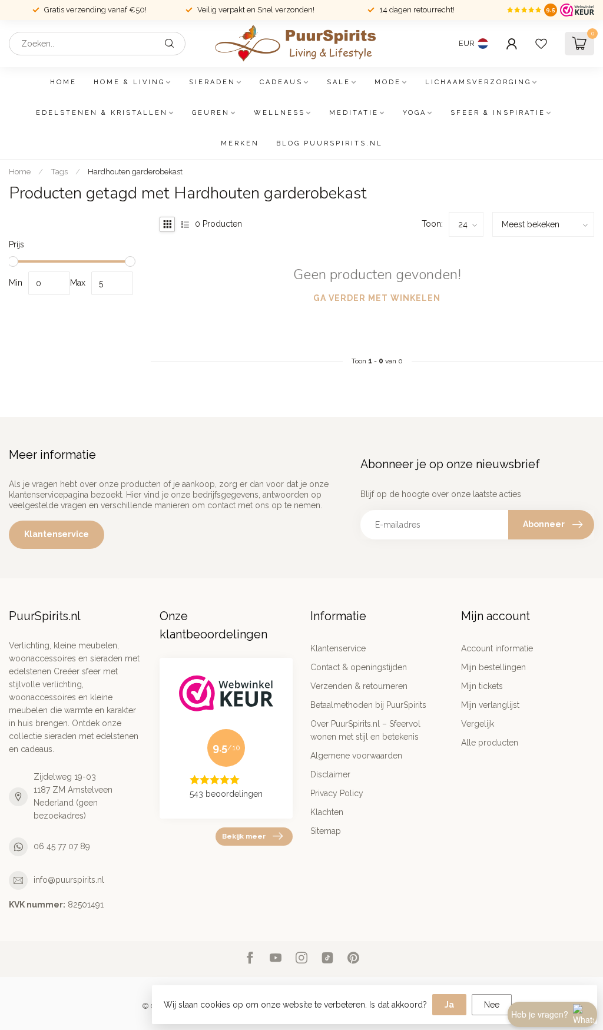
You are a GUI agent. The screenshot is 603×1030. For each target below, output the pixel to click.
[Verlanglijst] (541, 43)
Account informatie (497, 648)
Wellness (279, 113)
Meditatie (354, 113)
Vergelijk (477, 723)
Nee (491, 1004)
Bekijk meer (244, 836)
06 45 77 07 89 (62, 846)
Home (63, 82)
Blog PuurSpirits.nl (329, 143)
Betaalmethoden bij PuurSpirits (368, 705)
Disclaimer (330, 774)
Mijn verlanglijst (490, 705)
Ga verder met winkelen (376, 298)
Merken (240, 143)
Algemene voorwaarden (356, 755)
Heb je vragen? (539, 1014)
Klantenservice (56, 534)
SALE (338, 82)
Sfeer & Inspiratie (497, 113)
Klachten (326, 812)
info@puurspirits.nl (69, 880)
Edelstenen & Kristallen (102, 113)
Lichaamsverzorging (478, 82)
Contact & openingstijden (358, 667)
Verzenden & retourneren (358, 686)
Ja (449, 1004)
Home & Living (129, 82)
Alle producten (489, 742)
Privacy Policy (336, 793)
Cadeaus (281, 82)
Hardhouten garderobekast (135, 171)
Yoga (414, 113)
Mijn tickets (482, 686)
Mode (388, 82)
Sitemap (325, 831)
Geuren (211, 113)
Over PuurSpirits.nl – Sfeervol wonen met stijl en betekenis (365, 730)
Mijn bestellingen (493, 667)
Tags (59, 171)
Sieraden (212, 82)
